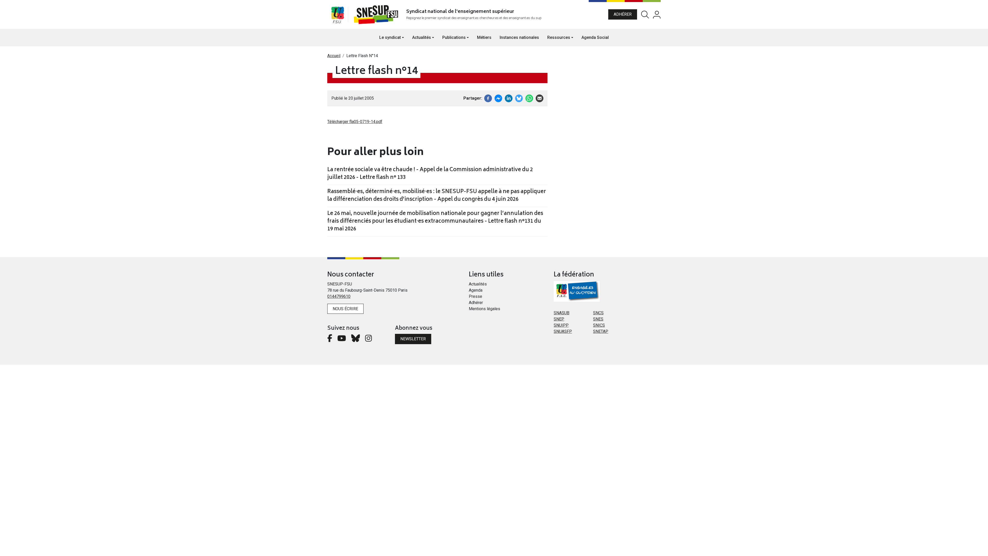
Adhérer (623, 14)
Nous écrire (345, 308)
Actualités (478, 284)
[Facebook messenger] (498, 97)
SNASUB (561, 312)
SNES (598, 319)
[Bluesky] (355, 339)
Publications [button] (454, 37)
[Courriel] (539, 97)
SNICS (599, 325)
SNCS (598, 312)
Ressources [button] (558, 37)
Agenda (475, 290)
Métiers (484, 37)
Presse (475, 296)
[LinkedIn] (509, 97)
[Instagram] (368, 339)
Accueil (333, 55)
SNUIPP (561, 325)
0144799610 (338, 296)
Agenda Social (595, 37)
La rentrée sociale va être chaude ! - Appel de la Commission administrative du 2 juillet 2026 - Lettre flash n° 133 (430, 174)
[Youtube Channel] (341, 339)
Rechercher (645, 15)
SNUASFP (563, 331)
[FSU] (337, 14)
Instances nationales (519, 37)
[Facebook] (488, 97)
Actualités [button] (421, 37)
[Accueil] (377, 14)
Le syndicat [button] (390, 37)
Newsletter (413, 338)
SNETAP (600, 331)
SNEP (559, 319)
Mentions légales (484, 308)
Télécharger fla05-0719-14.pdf (354, 121)
